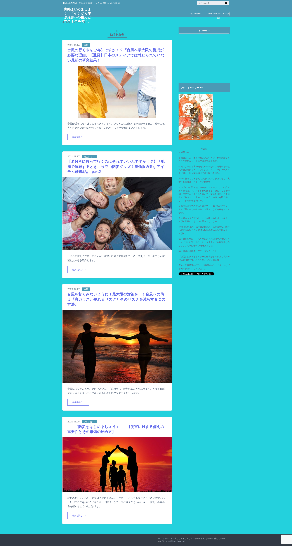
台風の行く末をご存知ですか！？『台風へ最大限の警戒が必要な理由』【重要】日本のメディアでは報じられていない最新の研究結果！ (115, 55)
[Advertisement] (204, 56)
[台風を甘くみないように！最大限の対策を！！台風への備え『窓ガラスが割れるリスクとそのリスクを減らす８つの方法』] (117, 380)
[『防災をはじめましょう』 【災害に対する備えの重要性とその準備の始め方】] (117, 490)
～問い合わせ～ (195, 13)
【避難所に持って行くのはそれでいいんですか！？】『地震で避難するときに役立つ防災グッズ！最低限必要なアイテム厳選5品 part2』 (116, 166)
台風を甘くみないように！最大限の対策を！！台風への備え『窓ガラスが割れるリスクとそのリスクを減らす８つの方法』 (116, 299)
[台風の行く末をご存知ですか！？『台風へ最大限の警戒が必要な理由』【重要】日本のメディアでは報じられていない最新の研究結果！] (117, 115)
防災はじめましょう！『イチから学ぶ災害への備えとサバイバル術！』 (77, 15)
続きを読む (77, 137)
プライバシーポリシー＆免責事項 (218, 15)
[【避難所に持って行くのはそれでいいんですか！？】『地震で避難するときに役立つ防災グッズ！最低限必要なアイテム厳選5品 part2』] (117, 248)
